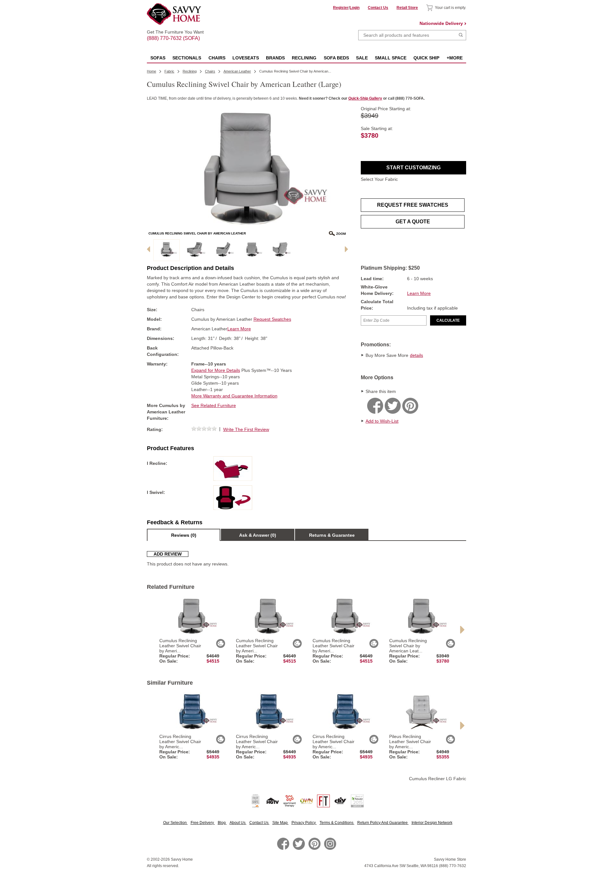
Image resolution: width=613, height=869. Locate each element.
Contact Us (378, 7)
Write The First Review (246, 429)
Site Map (280, 822)
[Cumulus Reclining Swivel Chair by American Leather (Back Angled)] (280, 250)
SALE (362, 57)
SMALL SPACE (390, 57)
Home (151, 71)
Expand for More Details (215, 370)
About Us (238, 822)
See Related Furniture (213, 405)
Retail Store (407, 7)
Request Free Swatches (412, 205)
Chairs (216, 57)
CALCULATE (448, 320)
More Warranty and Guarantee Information (234, 395)
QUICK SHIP (426, 57)
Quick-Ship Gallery (365, 98)
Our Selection (175, 822)
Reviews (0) (183, 535)
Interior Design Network (432, 822)
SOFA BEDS (336, 57)
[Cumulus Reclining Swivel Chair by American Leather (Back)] (252, 250)
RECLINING (304, 57)
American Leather (237, 71)
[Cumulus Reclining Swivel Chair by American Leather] (166, 250)
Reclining (190, 71)
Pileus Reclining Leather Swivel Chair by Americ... (410, 741)
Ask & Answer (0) (257, 535)
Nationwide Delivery (441, 23)
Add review (168, 554)
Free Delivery (203, 822)
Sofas (157, 57)
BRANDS (275, 57)
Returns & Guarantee (332, 535)
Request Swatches (272, 319)
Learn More (419, 293)
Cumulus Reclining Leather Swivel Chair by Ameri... (180, 645)
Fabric (169, 71)
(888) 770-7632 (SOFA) (175, 32)
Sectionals (186, 57)
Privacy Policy (304, 822)
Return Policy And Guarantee (383, 822)
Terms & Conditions (337, 822)
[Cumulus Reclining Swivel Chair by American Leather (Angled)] (195, 250)
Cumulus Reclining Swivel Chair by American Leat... (408, 645)
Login (354, 7)
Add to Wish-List (382, 421)
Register (341, 7)
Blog (222, 822)
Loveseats (245, 57)
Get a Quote (413, 221)
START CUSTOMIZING (413, 167)
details (416, 355)
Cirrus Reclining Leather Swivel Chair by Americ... (180, 741)
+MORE (455, 57)
